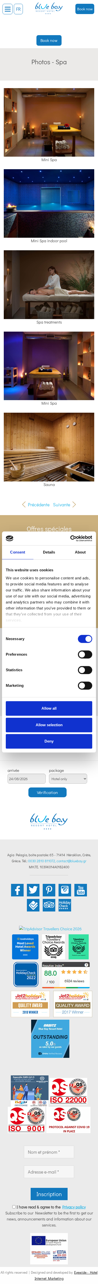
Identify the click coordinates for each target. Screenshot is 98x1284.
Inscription (49, 1194)
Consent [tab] (17, 552)
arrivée (13, 770)
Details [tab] (49, 552)
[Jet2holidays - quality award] (30, 1003)
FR (18, 9)
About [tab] (80, 552)
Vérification (47, 792)
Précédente (39, 504)
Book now (85, 8)
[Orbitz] (50, 1038)
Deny (49, 741)
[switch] (85, 654)
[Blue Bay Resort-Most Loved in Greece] (25, 946)
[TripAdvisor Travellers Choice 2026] (50, 928)
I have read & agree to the (51, 1206)
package (56, 770)
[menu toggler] (8, 9)
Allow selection (49, 725)
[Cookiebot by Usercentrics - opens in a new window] (70, 538)
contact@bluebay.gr (71, 861)
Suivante (61, 504)
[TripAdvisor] (53, 946)
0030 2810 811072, (42, 861)
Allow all (49, 708)
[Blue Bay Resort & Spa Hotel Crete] (49, 6)
